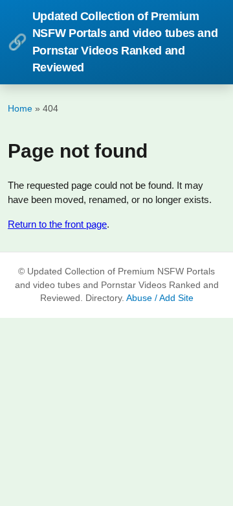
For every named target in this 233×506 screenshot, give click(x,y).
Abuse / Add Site (160, 298)
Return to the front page (57, 224)
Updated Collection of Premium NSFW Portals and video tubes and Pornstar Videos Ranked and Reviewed (112, 42)
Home (20, 108)
